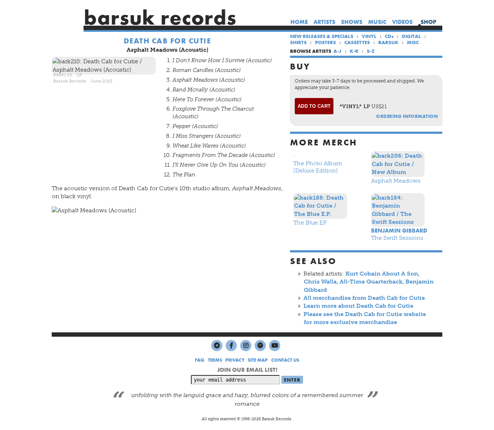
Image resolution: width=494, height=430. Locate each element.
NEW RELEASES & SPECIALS (321, 36)
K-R (354, 51)
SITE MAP (258, 360)
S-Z (371, 51)
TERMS (215, 360)
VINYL (369, 36)
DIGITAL (411, 36)
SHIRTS (298, 42)
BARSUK (388, 42)
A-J (337, 51)
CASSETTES (357, 42)
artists (324, 22)
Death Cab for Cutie (167, 41)
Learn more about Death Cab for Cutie (358, 305)
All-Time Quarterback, (372, 281)
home (299, 22)
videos (402, 22)
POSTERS (325, 42)
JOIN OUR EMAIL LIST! (247, 370)
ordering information (407, 116)
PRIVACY (234, 360)
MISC (413, 42)
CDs (389, 36)
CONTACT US (285, 360)
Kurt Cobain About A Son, (382, 273)
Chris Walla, (321, 281)
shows (351, 22)
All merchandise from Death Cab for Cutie (364, 297)
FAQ (199, 360)
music (377, 22)
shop (428, 22)
